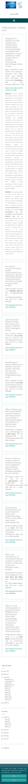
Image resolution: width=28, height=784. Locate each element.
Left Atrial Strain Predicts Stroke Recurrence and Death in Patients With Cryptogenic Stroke (13, 324)
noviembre (8, 681)
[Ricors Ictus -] (14, 8)
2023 (5, 677)
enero (6, 700)
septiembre (8, 685)
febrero (7, 698)
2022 (4, 703)
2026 (5, 717)
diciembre (7, 679)
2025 (4, 671)
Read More (18, 772)
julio (6, 688)
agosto (7, 687)
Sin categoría (5, 748)
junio (6, 690)
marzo (7, 696)
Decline (14, 776)
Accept (14, 780)
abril (6, 694)
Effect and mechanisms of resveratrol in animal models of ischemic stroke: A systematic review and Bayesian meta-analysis (14, 562)
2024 (4, 674)
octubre (7, 683)
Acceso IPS (13, 14)
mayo (6, 692)
